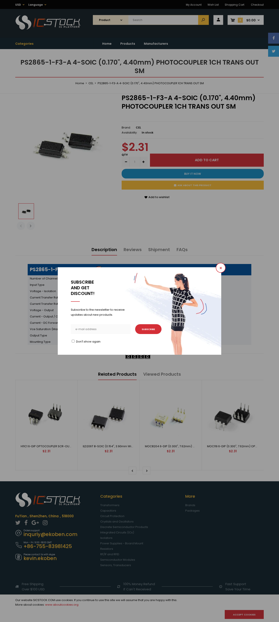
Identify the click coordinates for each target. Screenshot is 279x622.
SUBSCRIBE (148, 329)
